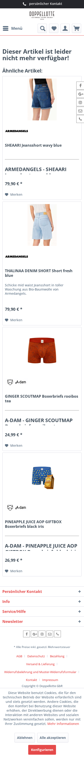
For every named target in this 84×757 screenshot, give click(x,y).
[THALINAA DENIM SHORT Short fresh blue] (42, 225)
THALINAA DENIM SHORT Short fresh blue (39, 273)
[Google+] (34, 634)
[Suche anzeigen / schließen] (42, 28)
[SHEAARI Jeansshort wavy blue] (42, 99)
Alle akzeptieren (53, 737)
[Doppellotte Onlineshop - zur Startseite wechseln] (42, 16)
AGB (19, 656)
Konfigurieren (42, 749)
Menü (16, 28)
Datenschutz (36, 656)
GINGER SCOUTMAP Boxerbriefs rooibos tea (41, 398)
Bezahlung (57, 656)
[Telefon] (57, 634)
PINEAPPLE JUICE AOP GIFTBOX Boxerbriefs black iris (33, 524)
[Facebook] (26, 634)
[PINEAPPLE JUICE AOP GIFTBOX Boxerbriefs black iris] (42, 476)
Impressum (50, 680)
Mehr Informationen (63, 723)
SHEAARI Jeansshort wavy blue (33, 145)
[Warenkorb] (76, 28)
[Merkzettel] (53, 28)
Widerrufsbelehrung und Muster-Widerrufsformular (40, 672)
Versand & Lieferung (40, 664)
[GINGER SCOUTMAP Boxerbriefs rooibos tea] (42, 350)
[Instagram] (42, 634)
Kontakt (31, 680)
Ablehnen (24, 737)
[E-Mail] (50, 634)
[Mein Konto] (65, 28)
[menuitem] (12, 28)
